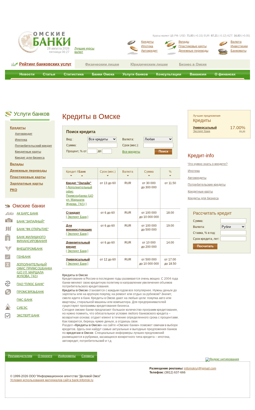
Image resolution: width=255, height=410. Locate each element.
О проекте (45, 356)
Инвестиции (239, 46)
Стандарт (73, 212)
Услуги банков (135, 74)
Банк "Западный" (31, 221)
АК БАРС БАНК (27, 213)
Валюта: (128, 139)
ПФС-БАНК (24, 300)
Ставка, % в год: (204, 233)
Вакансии (198, 74)
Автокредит (149, 50)
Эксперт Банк (28, 315)
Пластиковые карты (193, 46)
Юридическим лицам (149, 64)
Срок (108, 171)
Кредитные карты (28, 152)
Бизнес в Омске (193, 64)
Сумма (149, 171)
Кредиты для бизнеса (203, 198)
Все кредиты (131, 152)
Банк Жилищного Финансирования (32, 239)
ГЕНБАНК (24, 256)
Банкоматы (239, 50)
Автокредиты (197, 178)
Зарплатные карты (26, 183)
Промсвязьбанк (30, 292)
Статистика (74, 74)
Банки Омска (103, 74)
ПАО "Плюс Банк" (30, 284)
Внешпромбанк (30, 249)
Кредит (71, 171)
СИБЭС (22, 307)
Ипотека (147, 46)
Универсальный (78, 259)
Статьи (49, 74)
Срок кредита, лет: (206, 239)
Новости (27, 74)
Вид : (69, 139)
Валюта (236, 42)
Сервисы (87, 356)
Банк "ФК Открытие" (33, 229)
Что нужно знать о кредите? (208, 164)
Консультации (168, 74)
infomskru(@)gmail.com (200, 368)
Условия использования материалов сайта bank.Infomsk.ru (51, 380)
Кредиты (147, 42)
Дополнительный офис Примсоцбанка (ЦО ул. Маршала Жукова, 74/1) (34, 270)
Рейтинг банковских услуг (45, 64)
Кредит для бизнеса (30, 157)
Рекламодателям (20, 356)
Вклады (184, 42)
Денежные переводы (193, 50)
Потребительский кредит (33, 146)
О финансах (225, 74)
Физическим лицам (102, 64)
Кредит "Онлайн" (78, 183)
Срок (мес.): (130, 145)
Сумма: (71, 145)
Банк (82, 171)
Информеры (67, 356)
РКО (13, 190)
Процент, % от (76, 151)
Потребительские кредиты (207, 184)
